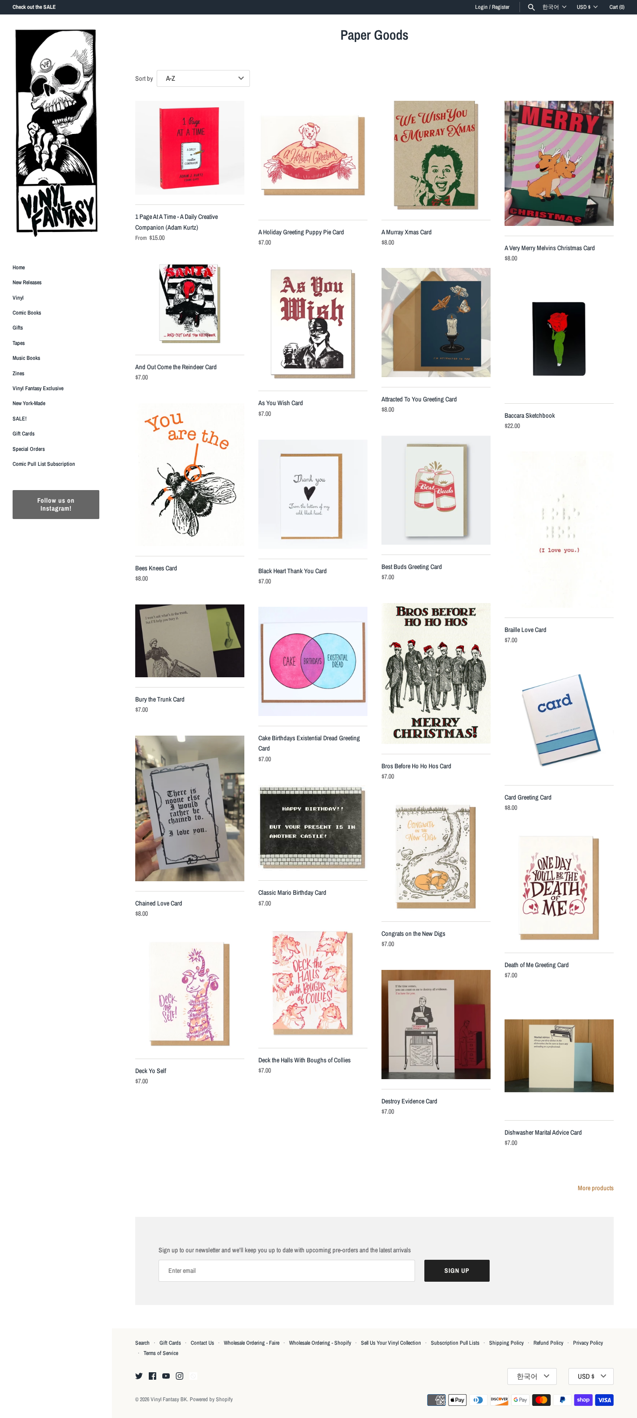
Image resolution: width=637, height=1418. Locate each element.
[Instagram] (179, 1376)
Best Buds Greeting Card (411, 566)
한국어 (550, 7)
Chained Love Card (158, 903)
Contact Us (202, 1343)
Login (481, 7)
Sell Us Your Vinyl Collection (391, 1343)
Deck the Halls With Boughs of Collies (304, 1060)
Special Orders (29, 449)
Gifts (18, 328)
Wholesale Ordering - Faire (251, 1343)
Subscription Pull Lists (455, 1343)
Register (500, 7)
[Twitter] (139, 1376)
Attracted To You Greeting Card (419, 399)
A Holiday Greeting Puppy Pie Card (301, 232)
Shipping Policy (506, 1343)
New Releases (27, 283)
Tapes (19, 343)
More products (596, 1188)
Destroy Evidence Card (409, 1101)
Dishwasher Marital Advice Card (543, 1132)
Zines (18, 373)
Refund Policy (548, 1343)
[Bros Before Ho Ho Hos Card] (436, 673)
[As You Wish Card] (312, 324)
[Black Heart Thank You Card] (312, 494)
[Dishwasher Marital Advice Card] (559, 1055)
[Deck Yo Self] (189, 994)
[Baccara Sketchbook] (559, 338)
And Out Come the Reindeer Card (176, 367)
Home (19, 267)
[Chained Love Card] (189, 808)
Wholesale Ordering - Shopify (320, 1343)
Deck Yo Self (150, 1071)
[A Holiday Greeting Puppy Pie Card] (312, 155)
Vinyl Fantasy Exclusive (38, 388)
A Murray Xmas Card (406, 232)
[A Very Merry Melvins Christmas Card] (559, 163)
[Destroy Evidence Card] (436, 1024)
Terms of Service (161, 1353)
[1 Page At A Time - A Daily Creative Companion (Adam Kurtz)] (189, 148)
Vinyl (18, 298)
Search (142, 1343)
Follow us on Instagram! (56, 505)
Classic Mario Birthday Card (292, 892)
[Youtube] (166, 1376)
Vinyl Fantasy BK (169, 1399)
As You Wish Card (280, 403)
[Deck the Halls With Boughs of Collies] (312, 983)
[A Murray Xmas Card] (436, 155)
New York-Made (29, 403)
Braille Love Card (526, 629)
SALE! (20, 418)
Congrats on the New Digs (413, 933)
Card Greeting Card (528, 797)
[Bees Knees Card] (189, 474)
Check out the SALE (34, 7)
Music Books (26, 358)
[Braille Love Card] (559, 529)
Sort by (144, 78)
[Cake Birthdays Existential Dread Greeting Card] (312, 661)
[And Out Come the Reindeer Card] (189, 304)
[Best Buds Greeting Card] (436, 490)
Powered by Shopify (211, 1399)
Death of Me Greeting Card (537, 965)
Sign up (457, 1270)
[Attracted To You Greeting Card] (436, 322)
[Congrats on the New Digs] (436, 857)
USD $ (583, 7)
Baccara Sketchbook (530, 415)
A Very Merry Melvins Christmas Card (550, 248)
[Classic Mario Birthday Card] (312, 827)
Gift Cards (24, 434)
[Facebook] (152, 1376)
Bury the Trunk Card (160, 699)
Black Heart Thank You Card (292, 571)
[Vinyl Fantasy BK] (56, 132)
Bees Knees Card (156, 568)
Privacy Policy (588, 1343)
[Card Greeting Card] (559, 720)
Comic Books (27, 312)
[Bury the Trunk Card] (189, 640)
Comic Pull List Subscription (44, 464)
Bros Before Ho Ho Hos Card (416, 766)
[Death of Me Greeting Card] (559, 888)
